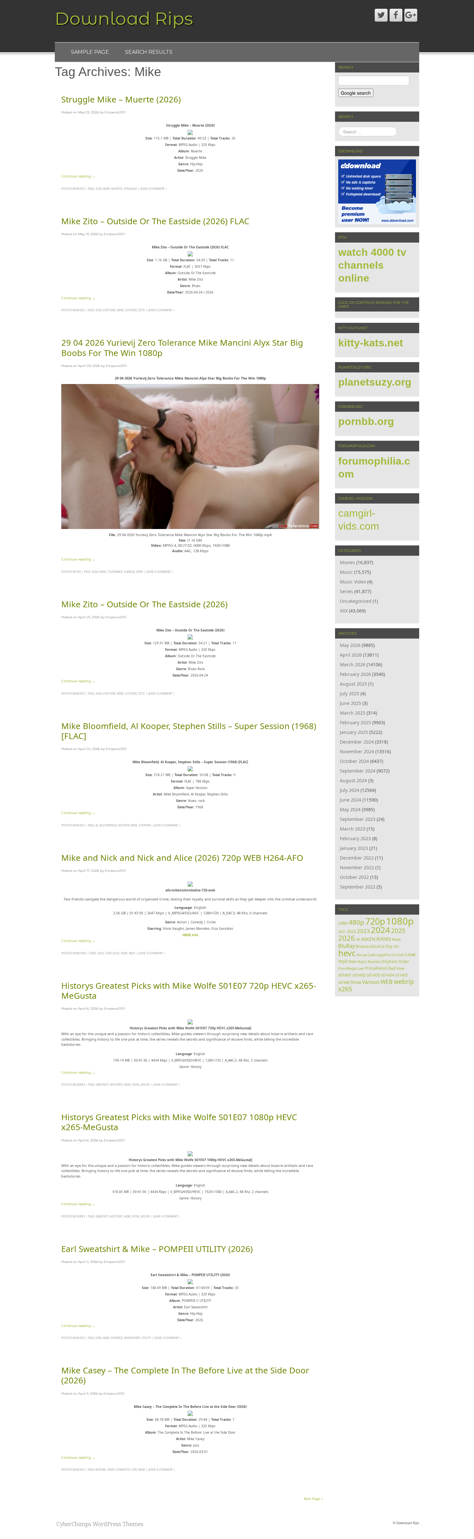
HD (396, 946)
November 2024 (357, 751)
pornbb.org (366, 421)
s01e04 (387, 974)
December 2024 (357, 742)
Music (80, 188)
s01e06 (344, 982)
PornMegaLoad (351, 968)
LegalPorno (386, 954)
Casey (111, 1469)
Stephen (145, 825)
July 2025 (349, 693)
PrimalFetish (376, 968)
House (362, 954)
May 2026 (350, 645)
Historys (116, 1084)
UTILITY (146, 1338)
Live (134, 1469)
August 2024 (353, 780)
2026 (98, 188)
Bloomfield (108, 825)
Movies (81, 953)
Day (388, 946)
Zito (141, 310)
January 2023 (354, 848)
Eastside (109, 310)
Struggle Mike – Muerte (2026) (121, 99)
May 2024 (350, 809)
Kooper (123, 825)
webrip (404, 981)
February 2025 (355, 722)
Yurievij (129, 571)
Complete (123, 1469)
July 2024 (349, 790)
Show (356, 982)
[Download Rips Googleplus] (410, 15)
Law (371, 954)
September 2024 (357, 771)
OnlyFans (389, 961)
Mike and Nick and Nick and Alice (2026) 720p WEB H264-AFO (182, 857)
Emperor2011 (114, 112)
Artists (383, 938)
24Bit (343, 923)
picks (136, 1084)
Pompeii (117, 1338)
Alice (116, 953)
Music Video (353, 582)
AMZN (368, 939)
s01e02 (359, 975)
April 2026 (351, 655)
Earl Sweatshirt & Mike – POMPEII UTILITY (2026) (157, 1249)
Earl (98, 1338)
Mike (106, 188)
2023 (363, 931)
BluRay (346, 945)
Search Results (149, 52)
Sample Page (90, 52)
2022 (351, 931)
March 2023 (352, 829)
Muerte (116, 188)
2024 (380, 930)
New (352, 961)
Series (80, 1084)
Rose (400, 968)
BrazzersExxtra (370, 946)
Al (96, 825)
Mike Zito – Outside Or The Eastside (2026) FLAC (155, 221)
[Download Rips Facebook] (396, 15)
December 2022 (357, 858)
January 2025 (354, 732)
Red (392, 968)
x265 (345, 989)
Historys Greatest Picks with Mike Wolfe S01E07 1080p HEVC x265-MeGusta (179, 1122)
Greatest (102, 1084)
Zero (139, 571)
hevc (347, 952)
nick (132, 953)
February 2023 (355, 838)
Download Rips (124, 18)
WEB (386, 982)
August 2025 (353, 684)
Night (362, 961)
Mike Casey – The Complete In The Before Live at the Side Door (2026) (185, 1375)
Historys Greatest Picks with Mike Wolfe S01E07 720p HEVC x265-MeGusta (188, 990)
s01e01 (344, 975)
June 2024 (350, 800)
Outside (131, 310)
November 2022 (357, 867)
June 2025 (350, 703)
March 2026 (352, 664)
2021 (342, 931)
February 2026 (355, 674)
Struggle (130, 188)
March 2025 (352, 713)
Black (396, 939)
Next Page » (313, 1498)
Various (371, 982)
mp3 (343, 961)
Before (100, 1469)
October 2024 (354, 761)
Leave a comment (152, 188)
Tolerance (115, 571)
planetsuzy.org (374, 382)
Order (404, 961)
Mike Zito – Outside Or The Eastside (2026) (144, 604)
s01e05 (401, 975)
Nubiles (374, 961)
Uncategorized (355, 601)
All (358, 939)
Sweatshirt (132, 1338)
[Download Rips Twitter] (381, 15)
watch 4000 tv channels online (372, 265)
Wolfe (145, 1084)
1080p (400, 921)
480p (356, 922)
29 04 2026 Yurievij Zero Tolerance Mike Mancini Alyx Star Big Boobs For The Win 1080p (182, 347)
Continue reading (78, 176)
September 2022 (357, 887)
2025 (398, 930)
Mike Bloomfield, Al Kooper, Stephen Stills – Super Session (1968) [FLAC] (188, 731)
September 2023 (357, 819)
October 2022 (354, 877)
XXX (78, 571)
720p (108, 953)
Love (410, 954)
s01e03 (373, 975)
